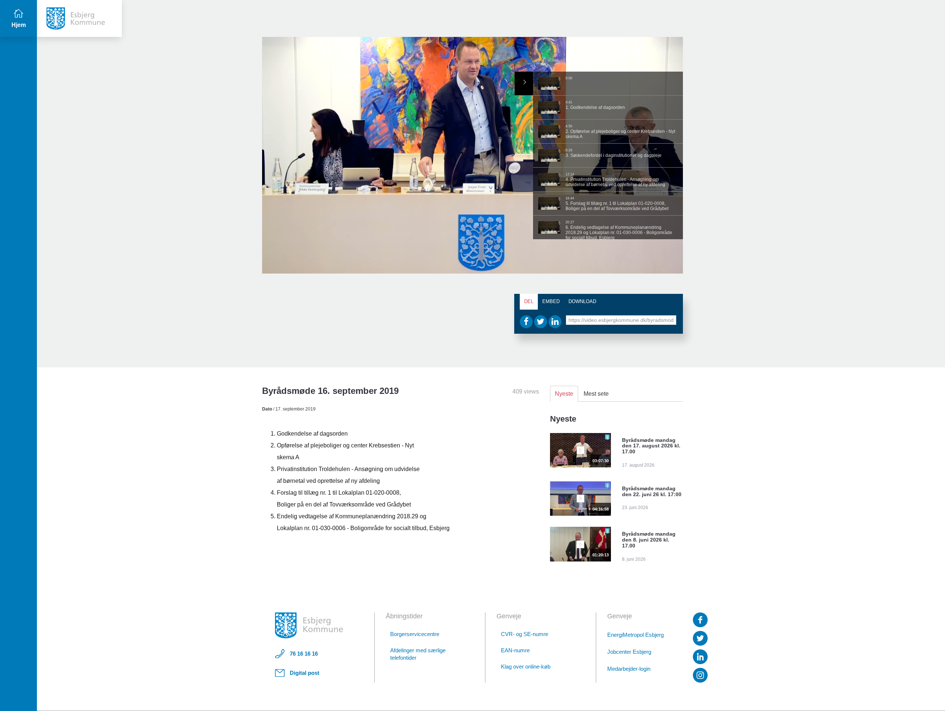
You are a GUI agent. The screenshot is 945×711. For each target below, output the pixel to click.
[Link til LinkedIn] (700, 656)
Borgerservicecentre (414, 634)
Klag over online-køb (525, 666)
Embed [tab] (551, 301)
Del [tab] (528, 301)
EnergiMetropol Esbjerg (635, 635)
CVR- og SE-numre (524, 634)
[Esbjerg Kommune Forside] (309, 625)
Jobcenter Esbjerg (629, 652)
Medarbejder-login (628, 669)
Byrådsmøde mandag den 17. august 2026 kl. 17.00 (651, 446)
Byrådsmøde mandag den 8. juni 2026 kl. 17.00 (649, 540)
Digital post (304, 673)
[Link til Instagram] (700, 675)
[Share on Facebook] (526, 321)
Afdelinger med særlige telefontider (418, 654)
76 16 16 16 (304, 653)
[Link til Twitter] (700, 638)
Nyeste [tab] (564, 394)
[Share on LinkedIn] (555, 321)
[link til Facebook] (700, 619)
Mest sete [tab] (596, 394)
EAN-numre (515, 650)
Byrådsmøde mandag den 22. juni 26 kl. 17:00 (651, 491)
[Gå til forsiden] (79, 18)
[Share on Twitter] (540, 321)
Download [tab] (582, 301)
